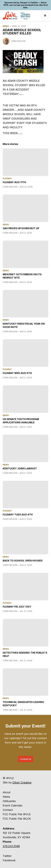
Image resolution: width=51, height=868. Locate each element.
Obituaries (9, 801)
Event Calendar (12, 805)
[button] (45, 15)
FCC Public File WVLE (17, 814)
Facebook (9, 860)
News (6, 26)
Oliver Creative (21, 782)
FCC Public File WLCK (17, 818)
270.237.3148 (11, 846)
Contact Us (25, 759)
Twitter (7, 856)
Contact (8, 810)
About (6, 792)
